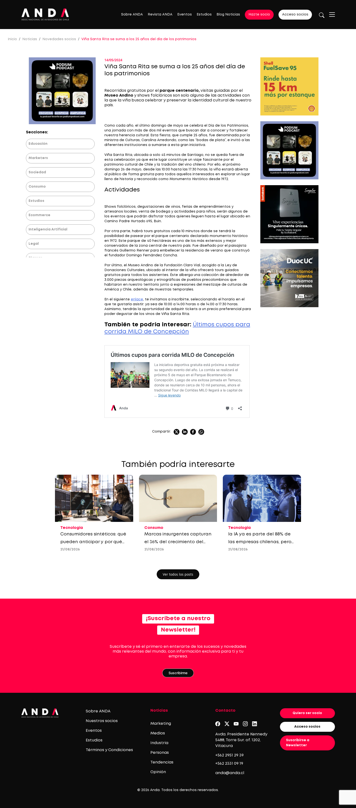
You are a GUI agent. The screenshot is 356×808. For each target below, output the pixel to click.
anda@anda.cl (229, 773)
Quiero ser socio (307, 713)
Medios (157, 733)
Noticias (29, 39)
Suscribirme (178, 673)
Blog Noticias (228, 14)
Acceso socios (295, 14)
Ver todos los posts (178, 574)
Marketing (160, 723)
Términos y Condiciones (109, 750)
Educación (38, 143)
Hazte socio (259, 14)
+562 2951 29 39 (229, 755)
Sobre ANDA (132, 14)
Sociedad (37, 172)
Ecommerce (39, 215)
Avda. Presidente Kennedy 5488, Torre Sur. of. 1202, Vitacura (241, 740)
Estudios (204, 14)
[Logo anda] (45, 14)
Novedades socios (59, 39)
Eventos (184, 14)
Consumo (37, 186)
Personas (159, 753)
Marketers (38, 158)
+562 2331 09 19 (229, 763)
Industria (159, 743)
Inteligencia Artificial (48, 229)
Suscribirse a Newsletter (297, 743)
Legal (34, 243)
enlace (137, 299)
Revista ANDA (160, 14)
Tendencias (161, 762)
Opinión (158, 772)
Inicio (12, 39)
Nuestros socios (102, 721)
